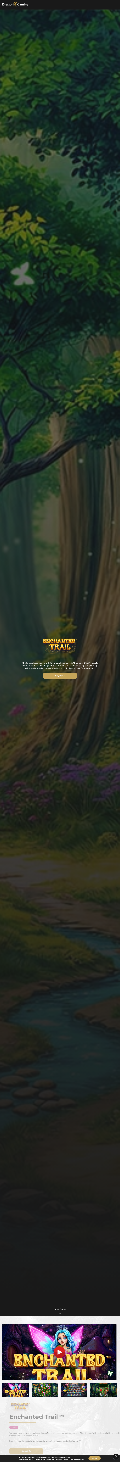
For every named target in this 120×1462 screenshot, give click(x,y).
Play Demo (60, 676)
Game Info (19, 1451)
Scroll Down (60, 1309)
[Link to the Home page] (14, 4)
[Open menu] (116, 5)
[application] (116, 1457)
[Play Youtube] (15, 1390)
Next (118, 1390)
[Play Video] (59, 1352)
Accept (94, 1458)
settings (81, 1459)
